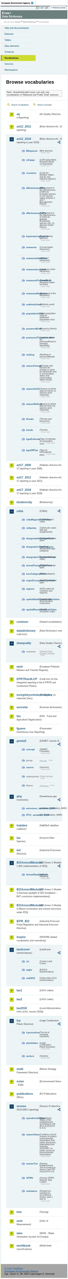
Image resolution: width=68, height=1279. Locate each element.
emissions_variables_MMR (32, 808)
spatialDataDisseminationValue (32, 599)
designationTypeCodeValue (32, 557)
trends (29, 430)
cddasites (31, 528)
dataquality (24, 643)
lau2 (19, 999)
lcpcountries (32, 1032)
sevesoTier (32, 1163)
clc (27, 961)
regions (30, 589)
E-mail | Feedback (14, 1268)
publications (25, 1093)
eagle (29, 969)
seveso (21, 1106)
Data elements (12, 46)
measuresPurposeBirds (32, 280)
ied (19, 850)
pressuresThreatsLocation (32, 337)
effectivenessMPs (32, 188)
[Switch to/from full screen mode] (47, 8)
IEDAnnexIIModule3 (28, 889)
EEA (19, 3)
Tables (8, 40)
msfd (20, 1069)
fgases (21, 728)
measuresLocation (32, 269)
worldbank (24, 1245)
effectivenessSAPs (32, 213)
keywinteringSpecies (32, 236)
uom (19, 1220)
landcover (23, 949)
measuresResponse (32, 293)
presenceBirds (32, 328)
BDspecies (31, 151)
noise (20, 1081)
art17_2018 (24, 489)
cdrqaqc (30, 160)
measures (31, 247)
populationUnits (32, 313)
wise (19, 1233)
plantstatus (32, 1043)
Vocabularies (11, 58)
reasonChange (32, 366)
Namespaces (11, 70)
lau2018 (22, 1008)
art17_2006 (24, 465)
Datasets (9, 34)
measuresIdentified (32, 258)
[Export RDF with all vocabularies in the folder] (59, 143)
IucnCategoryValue (32, 574)
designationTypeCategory (32, 547)
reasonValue (32, 1134)
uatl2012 (30, 978)
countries (31, 173)
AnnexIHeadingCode (32, 874)
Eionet (18, 22)
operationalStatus (32, 1118)
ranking (30, 354)
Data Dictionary (29, 22)
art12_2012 (24, 126)
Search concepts (44, 105)
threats (29, 419)
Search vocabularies (20, 105)
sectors (30, 1056)
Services (9, 64)
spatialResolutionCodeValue (32, 609)
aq (18, 114)
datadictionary (26, 630)
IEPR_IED (23, 921)
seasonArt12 (32, 389)
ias (18, 837)
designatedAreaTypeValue (32, 538)
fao (19, 716)
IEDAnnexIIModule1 (28, 862)
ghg (19, 796)
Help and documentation (17, 28)
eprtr (20, 666)
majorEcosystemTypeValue (32, 580)
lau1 (19, 990)
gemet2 (21, 740)
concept (30, 749)
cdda (20, 511)
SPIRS (29, 1178)
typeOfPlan (32, 450)
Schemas (9, 52)
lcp (19, 1020)
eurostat (22, 707)
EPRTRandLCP (27, 679)
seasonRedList (32, 404)
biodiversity (24, 502)
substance (31, 1191)
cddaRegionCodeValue (32, 519)
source (29, 767)
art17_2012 (24, 477)
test (19, 1211)
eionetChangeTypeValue (32, 565)
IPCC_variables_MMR (32, 815)
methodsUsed (32, 304)
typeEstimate (32, 439)
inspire (21, 937)
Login (41, 8)
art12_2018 (24, 138)
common (22, 621)
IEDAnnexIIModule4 (28, 905)
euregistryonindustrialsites (28, 694)
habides (22, 825)
